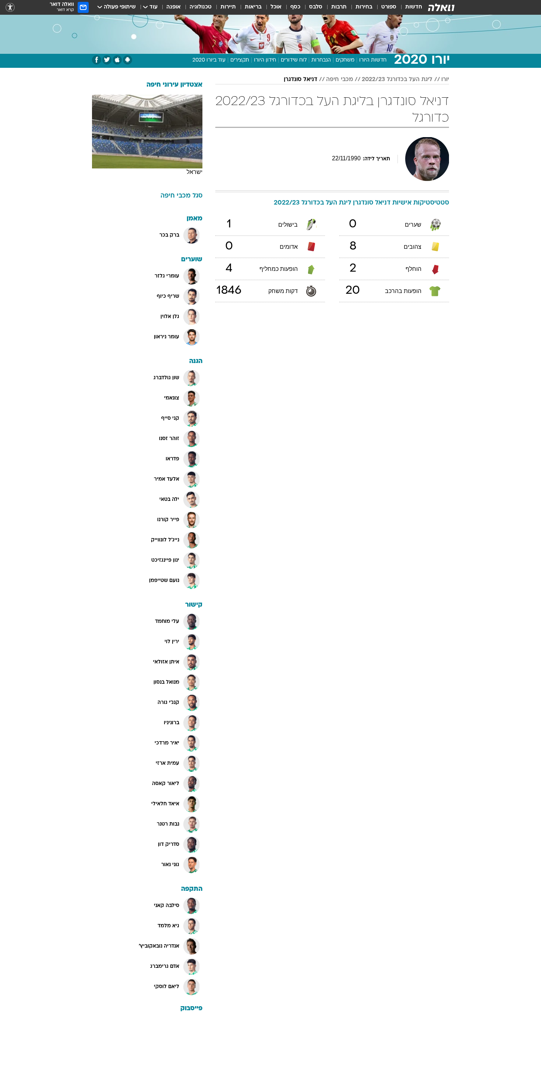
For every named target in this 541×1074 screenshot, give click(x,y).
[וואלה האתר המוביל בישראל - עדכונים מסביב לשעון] (441, 7)
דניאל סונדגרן (300, 80)
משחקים (345, 60)
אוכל (276, 7)
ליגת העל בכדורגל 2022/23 (397, 80)
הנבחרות (321, 60)
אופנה (173, 7)
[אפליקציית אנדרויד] (127, 59)
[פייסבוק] (96, 59)
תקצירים (239, 60)
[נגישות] (10, 7)
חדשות (413, 7)
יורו (445, 80)
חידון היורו (265, 60)
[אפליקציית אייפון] (117, 59)
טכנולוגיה (201, 7)
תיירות (228, 7)
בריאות (253, 7)
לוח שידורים (294, 60)
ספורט (388, 7)
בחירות (364, 7)
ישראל (194, 172)
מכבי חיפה (339, 80)
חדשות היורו (372, 60)
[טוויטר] (107, 59)
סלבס (315, 7)
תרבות (339, 7)
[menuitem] (409, 7)
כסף (295, 7)
